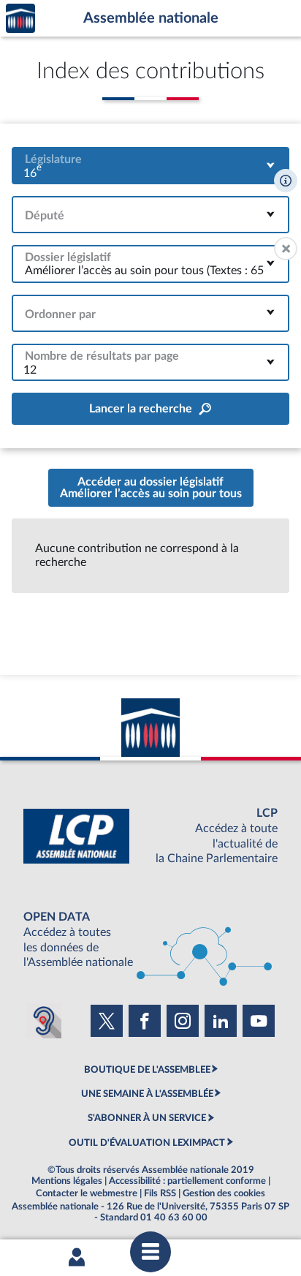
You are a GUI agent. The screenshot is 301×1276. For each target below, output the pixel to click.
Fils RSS (160, 1193)
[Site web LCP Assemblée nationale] (150, 836)
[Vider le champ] (285, 248)
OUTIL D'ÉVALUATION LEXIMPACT (147, 1143)
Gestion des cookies (224, 1193)
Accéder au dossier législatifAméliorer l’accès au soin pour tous (151, 487)
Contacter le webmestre (86, 1193)
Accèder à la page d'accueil (20, 18)
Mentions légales (66, 1181)
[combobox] (150, 165)
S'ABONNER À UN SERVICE (147, 1118)
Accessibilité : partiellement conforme (187, 1181)
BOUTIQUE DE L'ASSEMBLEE (147, 1069)
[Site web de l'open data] (150, 940)
